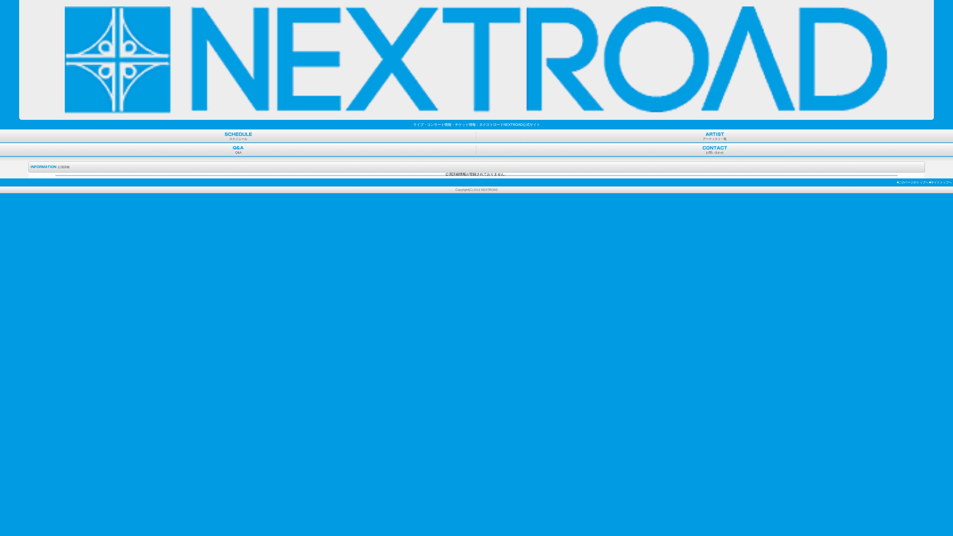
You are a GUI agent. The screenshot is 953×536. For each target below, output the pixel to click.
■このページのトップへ (912, 182)
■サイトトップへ (940, 182)
